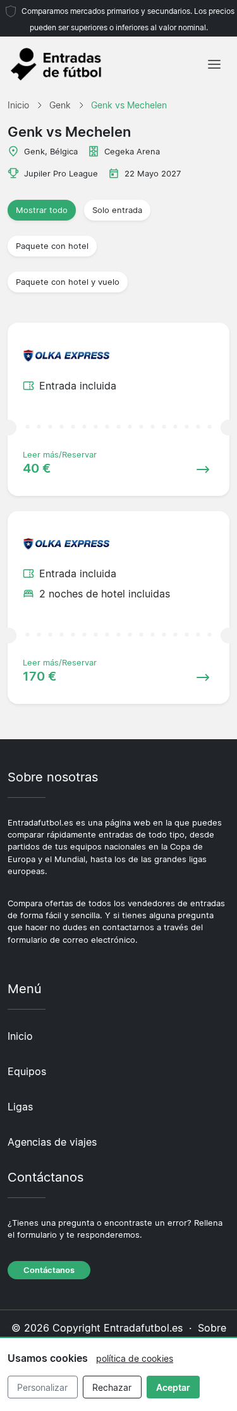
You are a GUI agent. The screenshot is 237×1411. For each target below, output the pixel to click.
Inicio (20, 1036)
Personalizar (42, 1387)
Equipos (27, 1071)
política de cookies (134, 1358)
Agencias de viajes (52, 1142)
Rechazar (111, 1387)
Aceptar (173, 1387)
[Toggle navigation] (214, 64)
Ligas (20, 1106)
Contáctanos (49, 1270)
